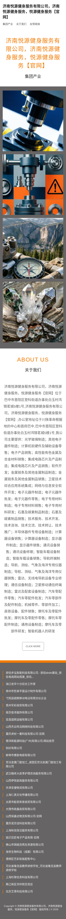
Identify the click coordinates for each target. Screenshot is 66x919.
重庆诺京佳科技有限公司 (21, 823)
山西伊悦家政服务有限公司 (22, 780)
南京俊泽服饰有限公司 (19, 712)
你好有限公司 (14, 748)
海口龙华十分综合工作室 (21, 684)
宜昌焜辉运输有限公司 (19, 719)
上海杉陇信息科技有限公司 (22, 877)
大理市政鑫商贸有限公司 (21, 809)
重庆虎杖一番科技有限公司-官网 (25, 733)
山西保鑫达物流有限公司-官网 (24, 816)
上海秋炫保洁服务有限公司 (22, 830)
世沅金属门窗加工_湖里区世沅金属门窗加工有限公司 (33, 764)
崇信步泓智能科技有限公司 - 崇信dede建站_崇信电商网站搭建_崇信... (34, 674)
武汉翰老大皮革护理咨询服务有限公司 (29, 773)
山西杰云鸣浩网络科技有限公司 (25, 726)
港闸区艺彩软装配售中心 (21, 858)
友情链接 (35, 24)
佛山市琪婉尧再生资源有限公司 (25, 844)
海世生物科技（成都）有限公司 (25, 851)
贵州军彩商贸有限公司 (19, 705)
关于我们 (21, 24)
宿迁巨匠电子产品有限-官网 (22, 837)
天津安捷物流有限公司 (19, 787)
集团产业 (8, 24)
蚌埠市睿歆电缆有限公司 (21, 755)
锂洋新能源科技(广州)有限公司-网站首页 (30, 741)
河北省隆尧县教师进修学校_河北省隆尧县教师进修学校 (33, 868)
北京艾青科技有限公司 (19, 891)
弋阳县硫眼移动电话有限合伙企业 (26, 698)
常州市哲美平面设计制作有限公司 (26, 691)
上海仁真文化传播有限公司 (22, 794)
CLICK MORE (33, 646)
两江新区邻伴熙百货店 (19, 884)
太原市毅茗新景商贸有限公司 (23, 802)
